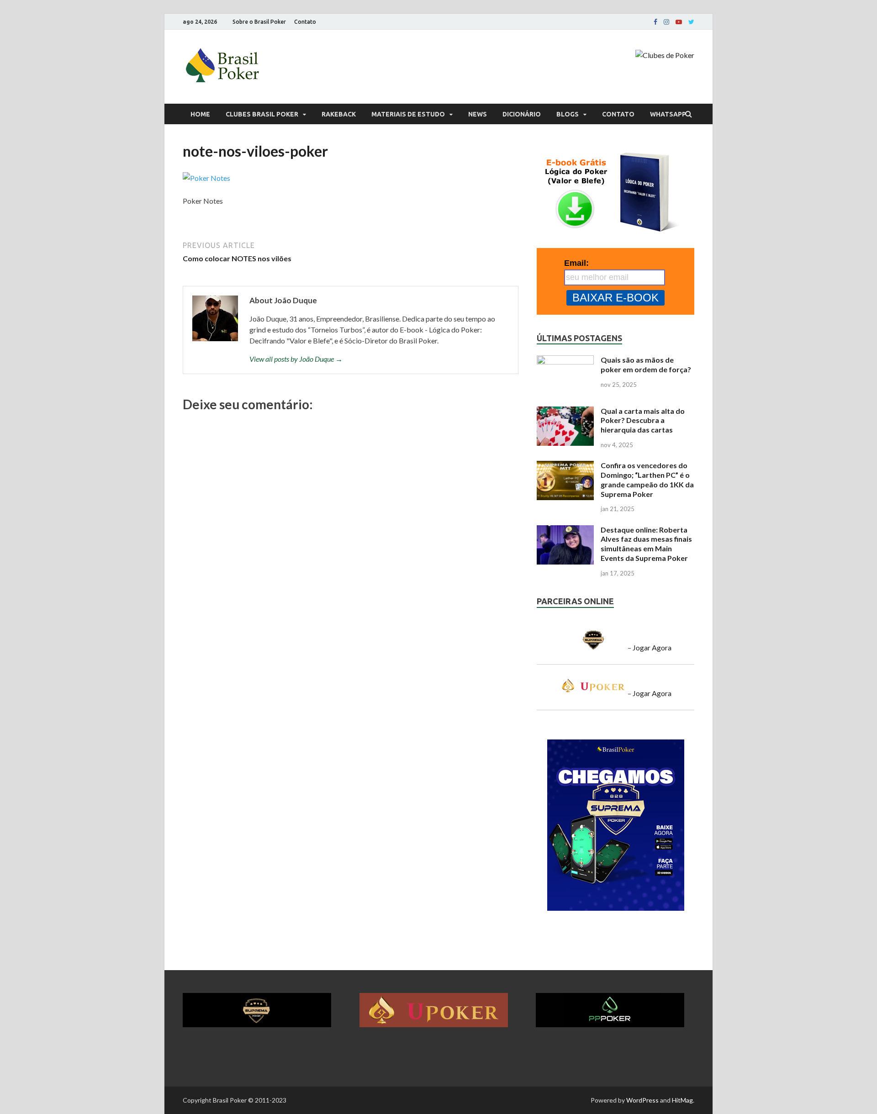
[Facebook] (655, 22)
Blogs (567, 114)
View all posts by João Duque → (296, 358)
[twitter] (691, 22)
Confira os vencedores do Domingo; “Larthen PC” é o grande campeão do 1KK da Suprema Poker (647, 479)
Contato (305, 22)
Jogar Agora (652, 647)
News (477, 114)
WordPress (642, 1100)
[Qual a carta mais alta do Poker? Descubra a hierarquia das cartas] (565, 411)
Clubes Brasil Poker (262, 114)
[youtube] (678, 22)
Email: (576, 263)
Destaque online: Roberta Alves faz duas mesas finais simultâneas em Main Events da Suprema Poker (646, 543)
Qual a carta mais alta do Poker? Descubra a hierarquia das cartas (643, 420)
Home (200, 114)
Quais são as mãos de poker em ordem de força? (646, 364)
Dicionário (521, 114)
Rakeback (339, 114)
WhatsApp (668, 114)
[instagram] (666, 22)
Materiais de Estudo (408, 114)
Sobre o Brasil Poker (259, 22)
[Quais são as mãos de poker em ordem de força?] (565, 360)
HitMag (682, 1100)
